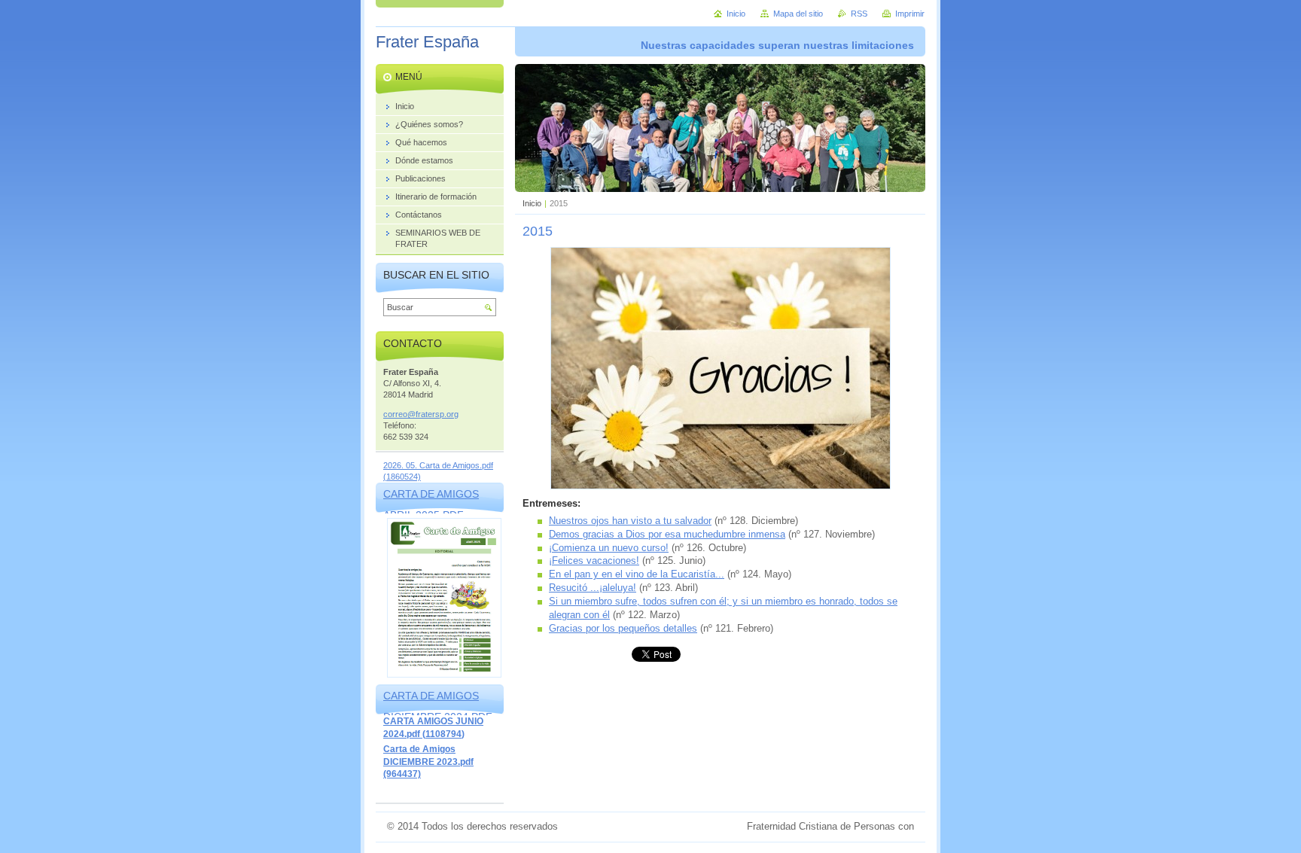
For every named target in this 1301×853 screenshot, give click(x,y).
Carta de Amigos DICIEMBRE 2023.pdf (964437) (428, 761)
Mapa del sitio (798, 13)
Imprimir (910, 13)
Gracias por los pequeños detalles (623, 628)
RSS (859, 13)
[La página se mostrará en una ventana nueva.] (720, 486)
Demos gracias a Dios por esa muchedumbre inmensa (667, 534)
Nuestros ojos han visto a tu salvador (630, 520)
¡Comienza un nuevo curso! (609, 547)
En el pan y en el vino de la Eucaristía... (636, 574)
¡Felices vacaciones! (594, 560)
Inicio (532, 203)
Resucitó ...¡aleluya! (592, 587)
